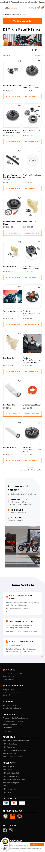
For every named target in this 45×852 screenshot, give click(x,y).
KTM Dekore (7, 770)
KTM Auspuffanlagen (11, 776)
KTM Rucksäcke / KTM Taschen (14, 750)
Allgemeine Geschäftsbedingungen (16, 718)
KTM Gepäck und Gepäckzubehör (15, 779)
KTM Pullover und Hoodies (13, 757)
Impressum (7, 731)
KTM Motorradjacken (10, 744)
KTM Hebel (7, 792)
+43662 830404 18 (11, 705)
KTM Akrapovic (8, 766)
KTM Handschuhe (9, 753)
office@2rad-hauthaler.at (12, 708)
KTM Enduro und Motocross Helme (16, 741)
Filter (37, 50)
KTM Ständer (8, 786)
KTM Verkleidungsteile (11, 773)
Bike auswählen (24, 21)
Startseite (6, 14)
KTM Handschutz (9, 789)
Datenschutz (7, 728)
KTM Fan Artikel (9, 747)
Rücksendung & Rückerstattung (14, 721)
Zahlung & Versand (10, 724)
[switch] (5, 848)
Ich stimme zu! (36, 844)
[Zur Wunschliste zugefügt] (19, 61)
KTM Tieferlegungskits (11, 783)
